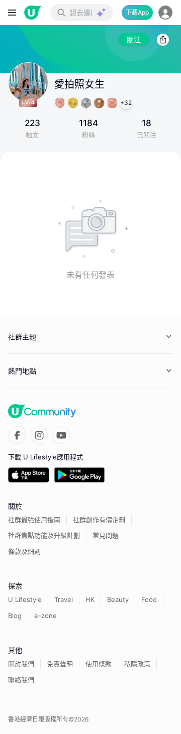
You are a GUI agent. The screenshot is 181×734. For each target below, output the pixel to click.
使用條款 (98, 664)
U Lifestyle (25, 599)
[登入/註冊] (165, 12)
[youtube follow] (61, 435)
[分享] (162, 39)
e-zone (45, 615)
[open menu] (12, 12)
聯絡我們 (21, 680)
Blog (15, 615)
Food (149, 599)
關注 (134, 39)
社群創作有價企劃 (99, 520)
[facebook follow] (17, 435)
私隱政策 (137, 664)
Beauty (118, 599)
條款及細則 (24, 551)
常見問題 (106, 535)
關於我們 (21, 664)
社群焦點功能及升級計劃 (44, 535)
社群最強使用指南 (34, 520)
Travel (63, 599)
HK (90, 599)
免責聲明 (60, 664)
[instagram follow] (39, 435)
